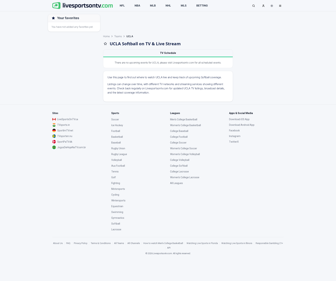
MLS (184, 5)
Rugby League (119, 154)
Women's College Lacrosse (184, 177)
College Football (179, 136)
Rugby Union (118, 148)
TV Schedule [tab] (168, 53)
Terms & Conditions (101, 243)
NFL (122, 5)
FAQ (68, 243)
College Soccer (178, 142)
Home (106, 36)
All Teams (119, 243)
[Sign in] (263, 5)
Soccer (115, 119)
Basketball (117, 136)
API (168, 247)
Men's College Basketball (183, 119)
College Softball (179, 165)
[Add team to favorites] (105, 43)
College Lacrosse (179, 171)
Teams (118, 36)
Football (115, 131)
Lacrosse (116, 229)
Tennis (115, 171)
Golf (113, 177)
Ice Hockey (117, 125)
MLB (153, 5)
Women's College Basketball (185, 125)
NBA (137, 5)
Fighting (115, 183)
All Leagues (176, 183)
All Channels (133, 243)
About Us (58, 243)
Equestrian (117, 206)
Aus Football (118, 165)
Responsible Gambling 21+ (269, 243)
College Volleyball (179, 160)
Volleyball (116, 160)
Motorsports (118, 189)
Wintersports (118, 200)
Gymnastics (117, 217)
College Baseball (179, 131)
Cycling (115, 194)
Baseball (116, 142)
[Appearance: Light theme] (271, 5)
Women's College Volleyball (185, 154)
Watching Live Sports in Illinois (236, 243)
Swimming (117, 212)
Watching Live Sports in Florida (202, 243)
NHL (168, 5)
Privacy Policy (80, 243)
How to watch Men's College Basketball (163, 243)
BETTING (202, 5)
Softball (115, 223)
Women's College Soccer (183, 148)
